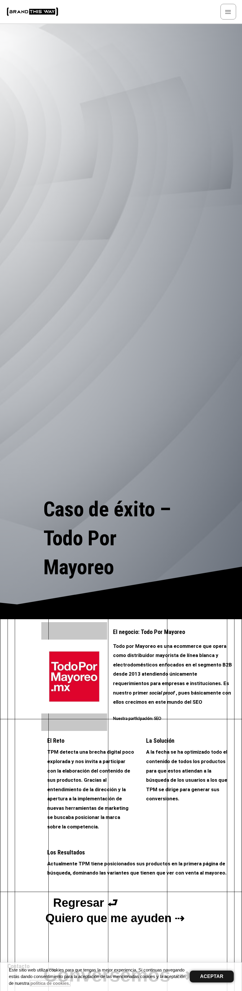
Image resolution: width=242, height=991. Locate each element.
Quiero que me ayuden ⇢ (115, 917)
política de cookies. (50, 983)
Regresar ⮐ (85, 902)
